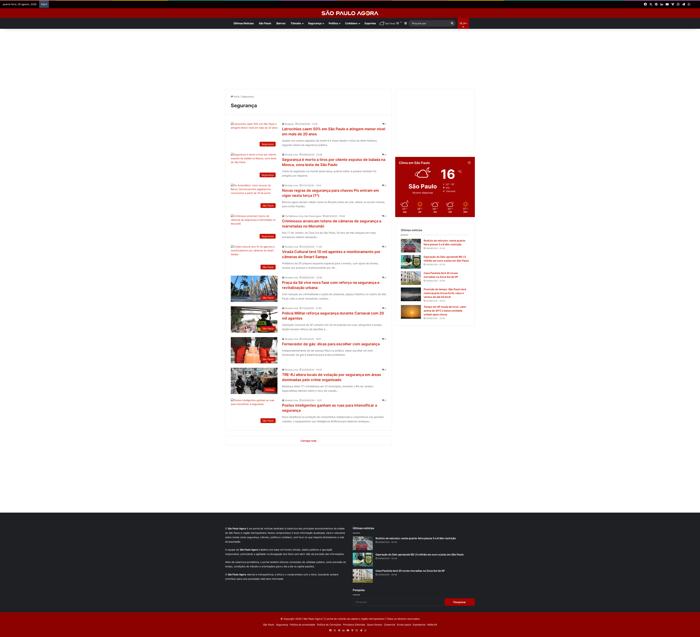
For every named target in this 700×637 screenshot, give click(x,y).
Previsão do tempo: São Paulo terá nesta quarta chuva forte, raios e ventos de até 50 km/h (445, 293)
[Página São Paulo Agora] (694, 4)
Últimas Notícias (244, 23)
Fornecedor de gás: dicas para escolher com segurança (331, 344)
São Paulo (265, 23)
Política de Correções (329, 624)
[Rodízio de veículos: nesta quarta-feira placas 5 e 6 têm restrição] (411, 245)
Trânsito (296, 23)
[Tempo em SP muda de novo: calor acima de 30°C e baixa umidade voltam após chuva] (411, 312)
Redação (289, 124)
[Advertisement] (350, 58)
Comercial (389, 624)
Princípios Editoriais (354, 624)
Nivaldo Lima (291, 154)
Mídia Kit (432, 624)
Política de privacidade (302, 624)
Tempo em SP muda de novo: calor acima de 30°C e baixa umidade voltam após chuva (445, 310)
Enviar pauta (404, 624)
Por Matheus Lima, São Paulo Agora (303, 216)
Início (236, 96)
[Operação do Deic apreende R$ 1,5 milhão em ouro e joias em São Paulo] (411, 262)
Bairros (280, 23)
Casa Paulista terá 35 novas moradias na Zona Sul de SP (410, 570)
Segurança (282, 624)
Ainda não (347, 37)
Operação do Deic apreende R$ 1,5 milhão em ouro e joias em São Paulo (420, 554)
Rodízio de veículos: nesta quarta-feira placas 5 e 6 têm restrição (416, 538)
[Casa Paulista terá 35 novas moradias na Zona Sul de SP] (411, 278)
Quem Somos (374, 624)
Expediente (419, 624)
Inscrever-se (377, 37)
